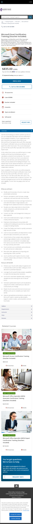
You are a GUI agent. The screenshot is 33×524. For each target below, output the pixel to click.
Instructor (4, 312)
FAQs (3, 315)
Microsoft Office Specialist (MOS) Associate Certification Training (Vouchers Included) (14, 398)
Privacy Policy (26, 510)
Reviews (4, 318)
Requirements (5, 309)
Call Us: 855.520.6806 (7, 26)
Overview (4, 131)
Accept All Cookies (15, 514)
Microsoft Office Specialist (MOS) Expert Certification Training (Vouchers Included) (16, 440)
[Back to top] (16, 492)
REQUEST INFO (26, 122)
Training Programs (9, 21)
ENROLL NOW (17, 81)
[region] (15, 510)
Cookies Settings (15, 518)
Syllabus (4, 306)
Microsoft (17, 21)
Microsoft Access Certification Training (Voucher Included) (16, 357)
